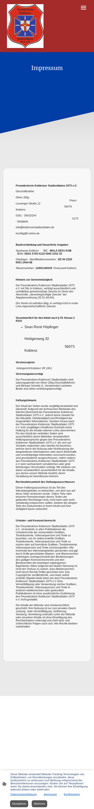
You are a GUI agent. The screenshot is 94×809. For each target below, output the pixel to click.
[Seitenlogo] (25, 26)
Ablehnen (39, 803)
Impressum (50, 794)
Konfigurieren (72, 794)
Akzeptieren (19, 803)
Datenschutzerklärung (23, 794)
